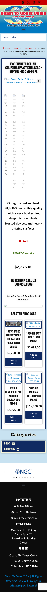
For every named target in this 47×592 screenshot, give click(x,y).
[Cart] (39, 2)
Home (8, 48)
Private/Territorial (29, 48)
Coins (16, 48)
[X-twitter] (28, 2)
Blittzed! (32, 585)
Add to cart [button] (13, 361)
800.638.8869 (23, 285)
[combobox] (23, 37)
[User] (34, 2)
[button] (23, 29)
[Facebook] (22, 2)
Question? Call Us (23, 281)
